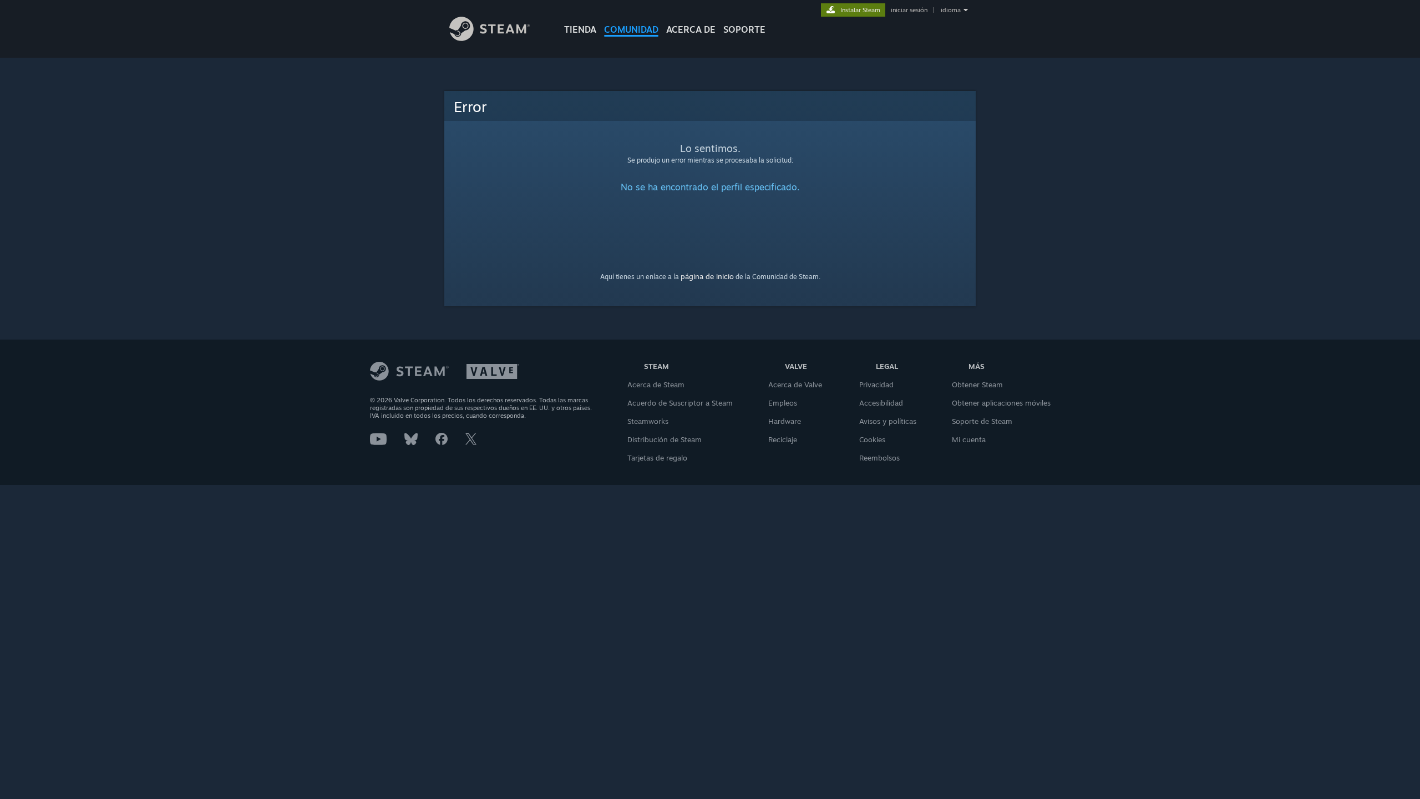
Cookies (872, 439)
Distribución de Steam (664, 439)
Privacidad (876, 384)
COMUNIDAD (631, 29)
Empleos (782, 402)
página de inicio (707, 276)
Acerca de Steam (655, 384)
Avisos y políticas (887, 421)
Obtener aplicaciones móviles (1001, 402)
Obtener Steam (977, 384)
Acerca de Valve (795, 384)
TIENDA (580, 29)
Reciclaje (782, 439)
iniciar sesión (909, 10)
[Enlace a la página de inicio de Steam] (489, 38)
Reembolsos (879, 457)
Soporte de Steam (982, 421)
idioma (951, 10)
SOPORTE (744, 29)
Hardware (784, 421)
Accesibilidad (881, 402)
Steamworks (647, 421)
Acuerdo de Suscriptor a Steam (680, 402)
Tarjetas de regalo (657, 457)
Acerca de (691, 29)
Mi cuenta (969, 439)
